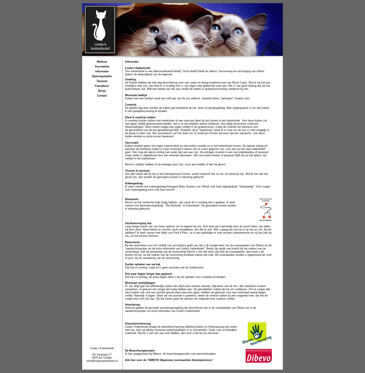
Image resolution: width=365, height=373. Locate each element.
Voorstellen (102, 66)
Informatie (102, 71)
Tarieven (102, 81)
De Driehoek (173, 205)
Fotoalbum (102, 86)
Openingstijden (102, 76)
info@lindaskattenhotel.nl (102, 360)
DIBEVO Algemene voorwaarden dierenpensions (180, 360)
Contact (102, 95)
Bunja (102, 90)
